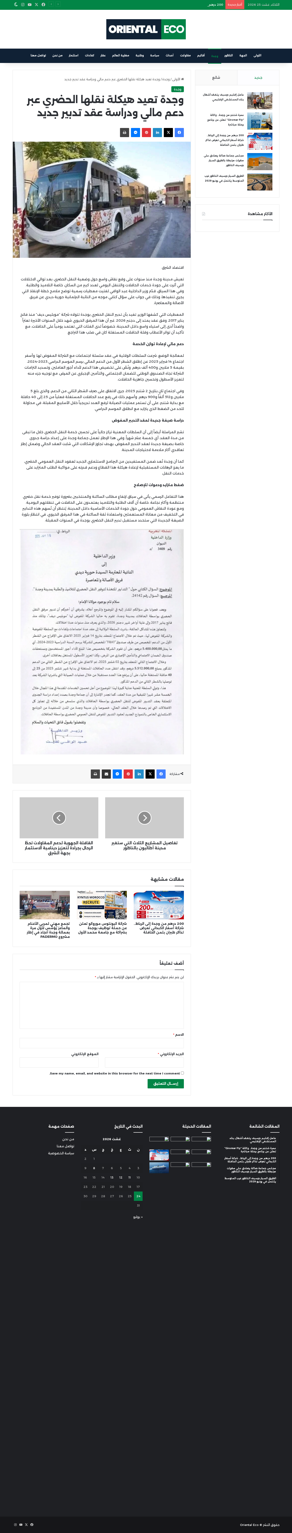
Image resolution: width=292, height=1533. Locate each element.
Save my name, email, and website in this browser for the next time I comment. (114, 1073)
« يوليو (138, 1217)
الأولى (257, 55)
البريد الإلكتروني (171, 1054)
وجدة (214, 56)
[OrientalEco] (146, 29)
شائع (216, 77)
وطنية (140, 55)
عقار (103, 55)
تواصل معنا (38, 55)
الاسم (178, 1034)
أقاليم (201, 55)
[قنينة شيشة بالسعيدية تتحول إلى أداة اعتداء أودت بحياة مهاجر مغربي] (159, 1142)
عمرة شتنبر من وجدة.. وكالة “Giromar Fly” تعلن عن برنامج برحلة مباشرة (225, 120)
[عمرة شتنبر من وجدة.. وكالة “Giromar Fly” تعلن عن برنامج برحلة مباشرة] (259, 121)
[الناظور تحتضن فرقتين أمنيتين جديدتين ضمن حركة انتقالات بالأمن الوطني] (180, 1333)
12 (121, 1177)
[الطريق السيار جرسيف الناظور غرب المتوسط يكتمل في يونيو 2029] (259, 181)
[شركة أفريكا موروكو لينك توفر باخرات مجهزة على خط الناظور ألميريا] (159, 1167)
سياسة (154, 55)
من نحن (57, 55)
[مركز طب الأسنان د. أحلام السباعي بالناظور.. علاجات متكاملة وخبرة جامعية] (201, 1142)
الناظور (228, 55)
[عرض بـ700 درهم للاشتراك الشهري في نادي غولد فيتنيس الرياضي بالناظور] (201, 1167)
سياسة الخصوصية (61, 1153)
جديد (258, 77)
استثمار (73, 55)
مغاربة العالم (120, 55)
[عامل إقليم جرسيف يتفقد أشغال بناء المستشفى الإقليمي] (259, 100)
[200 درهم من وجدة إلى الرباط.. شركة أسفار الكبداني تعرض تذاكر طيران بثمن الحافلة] (159, 905)
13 (111, 1177)
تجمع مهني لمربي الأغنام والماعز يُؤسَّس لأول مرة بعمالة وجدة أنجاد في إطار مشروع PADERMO (48, 930)
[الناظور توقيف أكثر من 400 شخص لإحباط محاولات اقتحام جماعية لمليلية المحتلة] (180, 1142)
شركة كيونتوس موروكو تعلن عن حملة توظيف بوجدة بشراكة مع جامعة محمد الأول (102, 928)
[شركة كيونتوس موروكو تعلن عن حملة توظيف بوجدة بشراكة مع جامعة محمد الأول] (102, 905)
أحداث (170, 55)
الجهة (243, 55)
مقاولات (185, 55)
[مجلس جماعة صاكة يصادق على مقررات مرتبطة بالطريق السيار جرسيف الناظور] (259, 161)
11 (129, 1177)
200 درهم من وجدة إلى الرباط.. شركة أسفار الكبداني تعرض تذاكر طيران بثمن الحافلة (165, 4)
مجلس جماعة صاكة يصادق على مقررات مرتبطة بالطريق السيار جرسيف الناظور (224, 160)
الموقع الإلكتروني (85, 1054)
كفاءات (89, 55)
